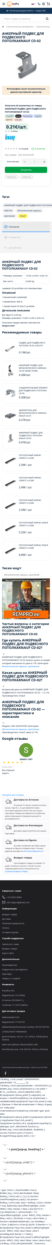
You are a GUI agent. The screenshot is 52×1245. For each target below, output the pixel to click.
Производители (9, 965)
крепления (9, 216)
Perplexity (27, 116)
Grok (18, 116)
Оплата (5, 928)
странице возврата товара (16, 871)
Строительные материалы (20, 26)
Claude (18, 119)
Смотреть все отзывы (13, 794)
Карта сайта (8, 953)
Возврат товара (9, 914)
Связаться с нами (10, 944)
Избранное (11, 177)
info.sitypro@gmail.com (33, 851)
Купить (27, 169)
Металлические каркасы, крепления (21, 574)
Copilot (38, 116)
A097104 (8, 210)
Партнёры (7, 974)
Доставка (6, 919)
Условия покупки (10, 932)
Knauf (23, 216)
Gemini (9, 119)
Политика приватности (13, 923)
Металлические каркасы (29, 210)
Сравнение (26, 177)
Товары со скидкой (11, 978)
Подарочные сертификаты (15, 969)
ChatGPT (10, 116)
